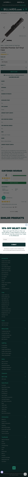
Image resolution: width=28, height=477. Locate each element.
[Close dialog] (26, 225)
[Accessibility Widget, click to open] (2, 472)
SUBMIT (14, 244)
